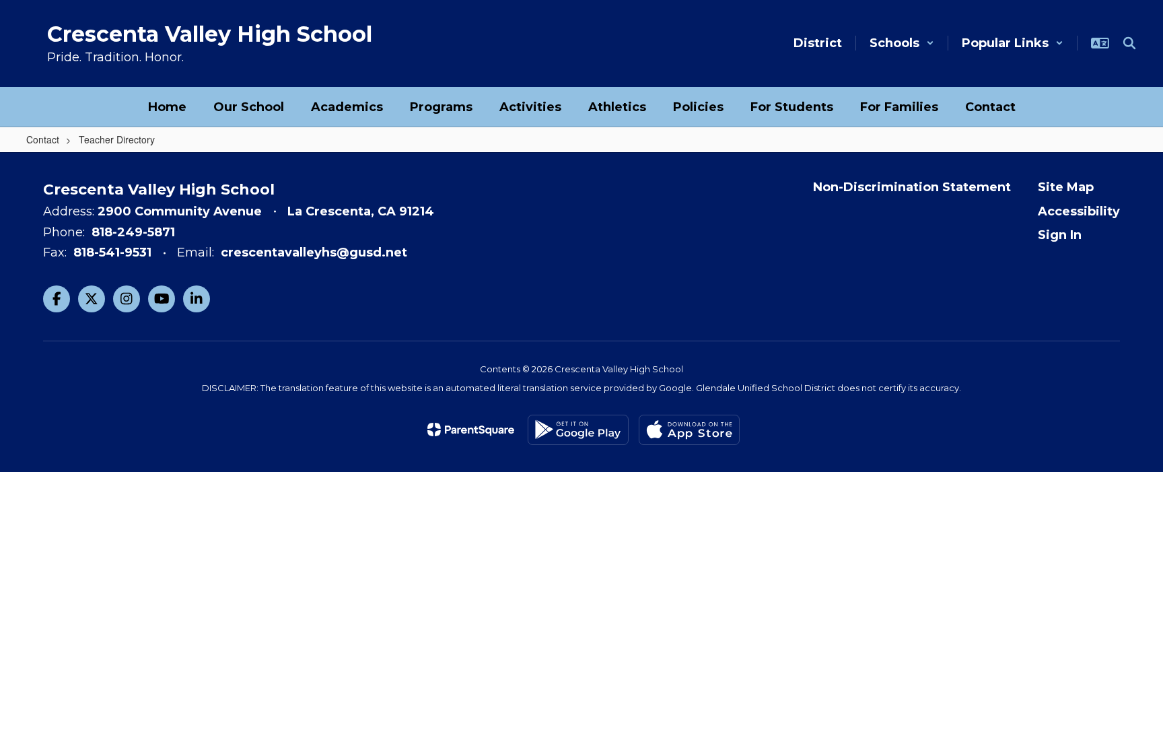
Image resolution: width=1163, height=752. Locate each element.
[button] (902, 43)
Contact (42, 139)
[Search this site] (1129, 43)
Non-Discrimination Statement (912, 187)
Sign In (1060, 235)
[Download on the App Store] (689, 430)
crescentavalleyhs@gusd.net (314, 252)
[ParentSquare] (471, 429)
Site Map (1066, 187)
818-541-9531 (112, 252)
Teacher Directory (117, 139)
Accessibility (1079, 211)
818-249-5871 (133, 232)
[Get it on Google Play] (578, 430)
